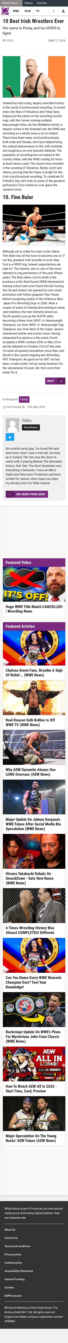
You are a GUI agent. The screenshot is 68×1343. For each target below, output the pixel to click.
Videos (28, 3)
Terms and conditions (17, 1246)
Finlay (24, 399)
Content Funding (15, 1279)
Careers (9, 1287)
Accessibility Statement (19, 1270)
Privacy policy (13, 1254)
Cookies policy (13, 1262)
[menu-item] (16, 11)
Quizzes (42, 3)
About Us (10, 1229)
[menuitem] (11, 3)
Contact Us (11, 1237)
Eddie (10, 40)
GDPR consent (13, 1295)
